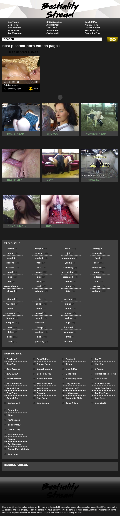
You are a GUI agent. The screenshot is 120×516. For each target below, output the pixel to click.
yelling (70, 262)
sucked (41, 258)
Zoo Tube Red (42, 383)
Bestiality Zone (72, 378)
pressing (41, 341)
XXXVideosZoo (54, 22)
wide (41, 262)
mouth (41, 253)
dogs (12, 336)
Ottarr (67, 364)
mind (13, 308)
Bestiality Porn (92, 33)
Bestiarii (68, 359)
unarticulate (70, 258)
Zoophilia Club (72, 398)
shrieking (70, 267)
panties (41, 332)
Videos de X (70, 388)
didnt (70, 291)
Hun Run (97, 364)
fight (99, 258)
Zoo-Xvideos (15, 27)
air (99, 281)
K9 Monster (70, 393)
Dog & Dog (70, 369)
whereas (70, 332)
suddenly (99, 291)
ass (12, 281)
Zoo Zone (51, 27)
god (12, 277)
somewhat (12, 313)
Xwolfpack (40, 388)
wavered (41, 322)
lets (41, 267)
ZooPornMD (12, 424)
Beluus (9, 439)
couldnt (12, 258)
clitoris (99, 277)
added (13, 253)
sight (70, 304)
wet (12, 327)
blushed (70, 327)
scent (41, 318)
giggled (12, 299)
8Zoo (8, 415)
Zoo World (98, 403)
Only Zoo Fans (101, 388)
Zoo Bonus (41, 403)
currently (98, 253)
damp (41, 327)
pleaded (11, 89)
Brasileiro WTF (13, 434)
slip (41, 299)
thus (70, 336)
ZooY (96, 359)
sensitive (99, 267)
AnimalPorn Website (16, 449)
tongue (41, 248)
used (13, 272)
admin (13, 248)
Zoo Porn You (92, 30)
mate (41, 281)
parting (70, 318)
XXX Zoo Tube (100, 383)
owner (99, 286)
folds (12, 332)
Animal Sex (52, 30)
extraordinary (12, 286)
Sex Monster (12, 444)
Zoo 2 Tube (99, 378)
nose (41, 308)
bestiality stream (60, 10)
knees (70, 313)
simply (41, 272)
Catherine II (52, 33)
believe (12, 262)
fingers (12, 318)
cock (70, 248)
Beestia (39, 393)
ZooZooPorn (99, 393)
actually (41, 291)
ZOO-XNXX (13, 30)
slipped (12, 322)
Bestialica (11, 410)
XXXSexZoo (12, 420)
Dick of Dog (12, 429)
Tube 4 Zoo (70, 403)
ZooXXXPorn (91, 22)
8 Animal (97, 369)
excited (12, 267)
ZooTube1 (13, 22)
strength (99, 248)
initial (70, 286)
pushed (70, 341)
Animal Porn (52, 25)
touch (70, 308)
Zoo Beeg (98, 398)
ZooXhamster (15, 33)
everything (70, 272)
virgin (18, 89)
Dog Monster (71, 383)
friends (70, 281)
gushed (70, 299)
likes (41, 277)
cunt (41, 304)
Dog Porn (40, 398)
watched (12, 304)
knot (41, 336)
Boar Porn (69, 373)
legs (70, 322)
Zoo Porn (13, 25)
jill (70, 253)
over (99, 262)
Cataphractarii (92, 27)
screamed (70, 277)
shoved (12, 291)
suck (41, 286)
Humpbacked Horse (103, 373)
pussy (99, 272)
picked (41, 313)
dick (12, 341)
